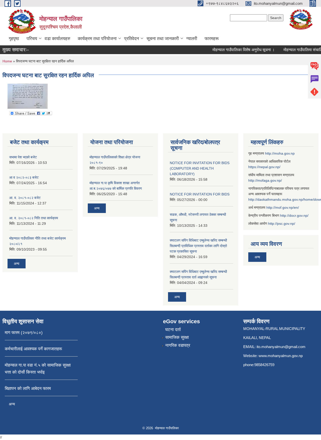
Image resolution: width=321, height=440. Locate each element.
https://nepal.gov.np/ (264, 167)
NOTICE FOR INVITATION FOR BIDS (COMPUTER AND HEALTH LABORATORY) (199, 168)
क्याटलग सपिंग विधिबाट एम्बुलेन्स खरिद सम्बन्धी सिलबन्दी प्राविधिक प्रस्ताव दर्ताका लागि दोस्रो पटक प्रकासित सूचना (198, 245)
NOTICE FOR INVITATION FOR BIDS (199, 194)
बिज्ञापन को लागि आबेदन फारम (28, 388)
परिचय (32, 38)
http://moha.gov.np (280, 153)
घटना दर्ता (173, 329)
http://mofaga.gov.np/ (265, 180)
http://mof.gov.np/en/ (282, 207)
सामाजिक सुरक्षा (177, 337)
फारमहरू (212, 38)
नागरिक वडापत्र (177, 345)
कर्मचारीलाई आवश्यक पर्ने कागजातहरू (33, 349)
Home (7, 61)
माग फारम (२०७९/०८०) (24, 332)
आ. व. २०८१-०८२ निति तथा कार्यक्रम (33, 218)
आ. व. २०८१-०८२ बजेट (25, 198)
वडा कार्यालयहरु (57, 38)
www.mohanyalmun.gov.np (281, 356)
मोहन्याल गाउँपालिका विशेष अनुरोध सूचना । (240, 50)
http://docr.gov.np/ (294, 215)
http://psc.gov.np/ (281, 224)
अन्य (16, 264)
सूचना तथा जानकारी (162, 38)
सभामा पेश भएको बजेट (23, 157)
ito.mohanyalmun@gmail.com (281, 347)
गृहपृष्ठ (14, 38)
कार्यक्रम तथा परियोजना (97, 38)
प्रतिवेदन (131, 38)
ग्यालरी (191, 38)
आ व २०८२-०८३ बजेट (24, 177)
